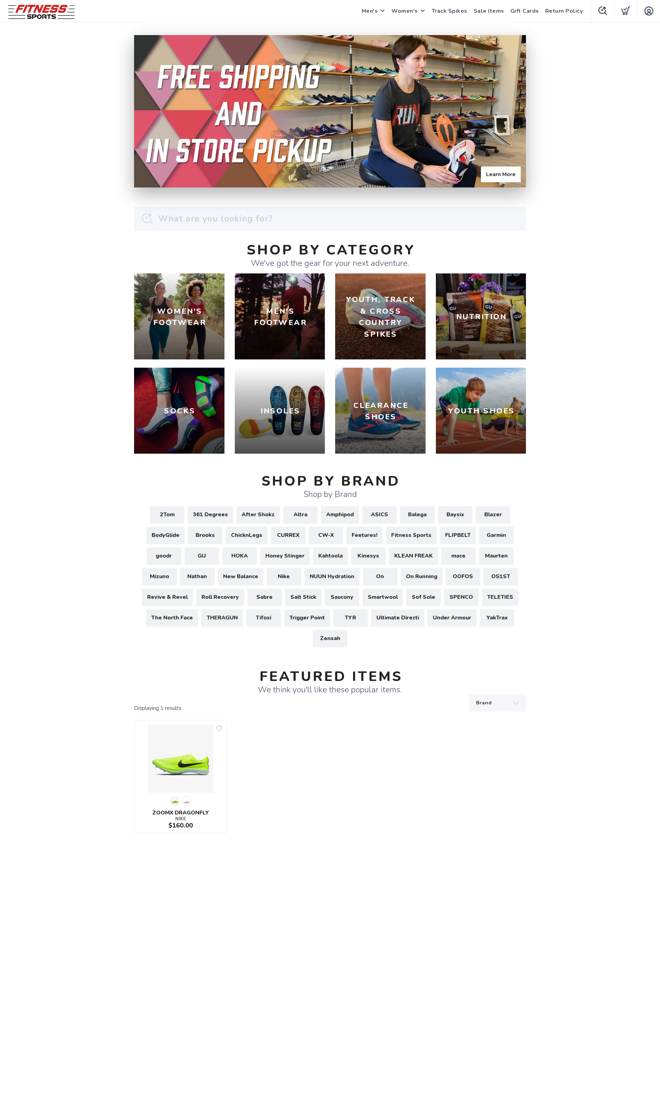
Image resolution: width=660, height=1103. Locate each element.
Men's (370, 11)
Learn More (501, 174)
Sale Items (489, 11)
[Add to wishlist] (218, 728)
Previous (145, 110)
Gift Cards (524, 11)
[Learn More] (330, 111)
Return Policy (564, 11)
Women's (405, 11)
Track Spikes (450, 11)
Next (515, 110)
